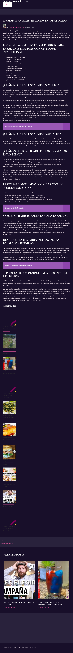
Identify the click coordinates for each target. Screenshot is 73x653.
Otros (5, 607)
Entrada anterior (6, 541)
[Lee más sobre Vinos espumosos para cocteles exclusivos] (19, 580)
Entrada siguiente (6, 543)
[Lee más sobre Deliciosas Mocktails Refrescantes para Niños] (54, 580)
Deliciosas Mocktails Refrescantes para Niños (50, 603)
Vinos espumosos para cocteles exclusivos (19, 603)
